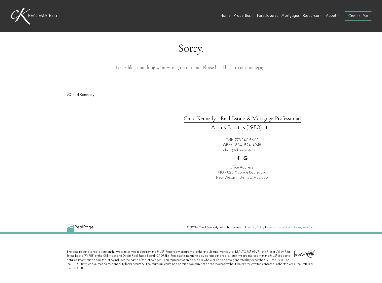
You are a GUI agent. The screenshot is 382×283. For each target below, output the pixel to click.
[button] (358, 16)
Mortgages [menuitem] (290, 16)
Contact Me (358, 16)
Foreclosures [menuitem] (267, 16)
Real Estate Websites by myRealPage (291, 227)
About (331, 16)
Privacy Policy (255, 227)
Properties (242, 16)
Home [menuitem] (225, 16)
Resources (311, 16)
